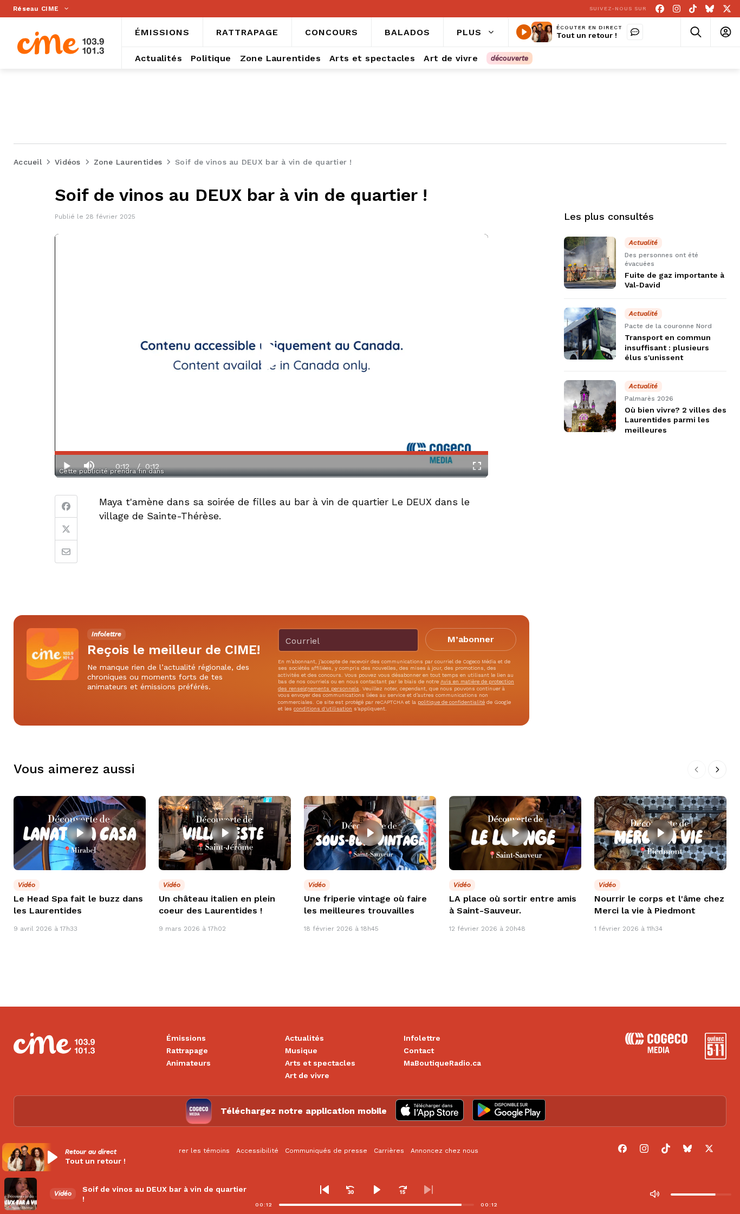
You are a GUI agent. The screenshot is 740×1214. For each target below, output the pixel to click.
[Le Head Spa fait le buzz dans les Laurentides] (80, 833)
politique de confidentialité (451, 702)
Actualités (304, 1038)
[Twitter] (66, 529)
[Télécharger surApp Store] (429, 1111)
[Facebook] (659, 9)
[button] (90, 1157)
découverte (509, 58)
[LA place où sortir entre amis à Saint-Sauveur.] (515, 833)
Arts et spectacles (320, 1063)
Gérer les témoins (200, 1150)
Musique (301, 1050)
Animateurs (188, 1063)
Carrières (389, 1150)
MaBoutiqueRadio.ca (442, 1063)
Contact (419, 1050)
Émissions (186, 1038)
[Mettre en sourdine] (654, 1194)
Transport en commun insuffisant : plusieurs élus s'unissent (668, 348)
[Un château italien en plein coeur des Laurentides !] (225, 833)
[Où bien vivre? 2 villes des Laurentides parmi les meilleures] (590, 406)
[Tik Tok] (693, 9)
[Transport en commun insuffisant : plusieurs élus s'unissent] (590, 334)
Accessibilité (257, 1150)
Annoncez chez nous (444, 1150)
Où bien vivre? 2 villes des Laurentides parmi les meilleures (675, 420)
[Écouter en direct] (524, 32)
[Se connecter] (725, 32)
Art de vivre (307, 1075)
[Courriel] (66, 551)
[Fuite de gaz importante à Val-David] (590, 263)
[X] (727, 9)
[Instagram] (676, 9)
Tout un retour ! (586, 35)
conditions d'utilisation (323, 709)
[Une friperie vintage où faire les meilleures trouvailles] (370, 833)
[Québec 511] (715, 1057)
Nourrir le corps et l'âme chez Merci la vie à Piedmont (659, 904)
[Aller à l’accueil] (60, 43)
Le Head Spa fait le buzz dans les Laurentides (78, 904)
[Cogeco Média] (656, 1050)
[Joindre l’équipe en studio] (635, 32)
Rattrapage (187, 1050)
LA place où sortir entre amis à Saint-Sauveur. (512, 904)
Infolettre (422, 1038)
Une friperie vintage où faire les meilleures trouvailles (365, 904)
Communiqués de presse (326, 1150)
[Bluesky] (709, 9)
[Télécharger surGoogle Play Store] (509, 1111)
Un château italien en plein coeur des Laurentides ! (217, 904)
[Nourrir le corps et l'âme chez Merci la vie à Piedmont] (660, 833)
